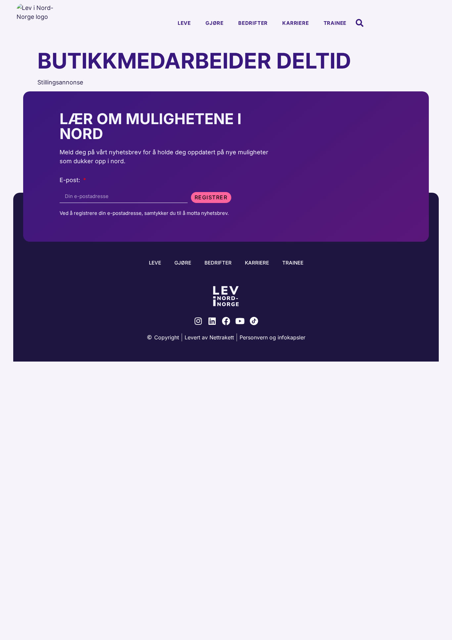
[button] (359, 23)
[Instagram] (198, 321)
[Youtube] (240, 321)
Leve (184, 23)
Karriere (295, 23)
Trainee (335, 23)
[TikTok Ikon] (254, 321)
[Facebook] (226, 321)
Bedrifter (253, 23)
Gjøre (214, 23)
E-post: (71, 180)
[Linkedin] (212, 321)
